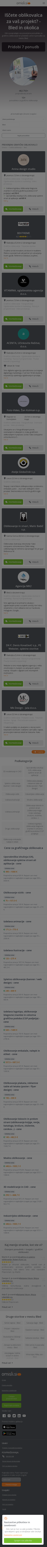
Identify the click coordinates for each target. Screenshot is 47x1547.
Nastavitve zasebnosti (13, 1535)
